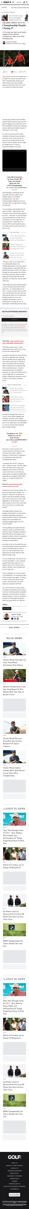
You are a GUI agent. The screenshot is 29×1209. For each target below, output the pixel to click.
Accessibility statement (14, 1176)
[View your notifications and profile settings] (10, 2)
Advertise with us (14, 1183)
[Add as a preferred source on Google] (14, 1194)
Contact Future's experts (14, 1165)
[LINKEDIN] (15, 619)
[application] (14, 158)
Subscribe (19, 2)
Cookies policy (14, 1178)
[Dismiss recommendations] (27, 12)
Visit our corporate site (20, 1202)
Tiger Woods (6, 76)
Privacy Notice (22, 326)
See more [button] (14, 189)
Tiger (14, 199)
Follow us (15, 71)
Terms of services (21, 324)
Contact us (14, 1168)
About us (14, 1163)
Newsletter (23, 71)
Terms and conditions (15, 1170)
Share (6, 71)
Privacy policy (14, 1173)
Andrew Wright (12, 42)
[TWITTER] (12, 619)
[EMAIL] (18, 619)
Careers (14, 1181)
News (24, 43)
